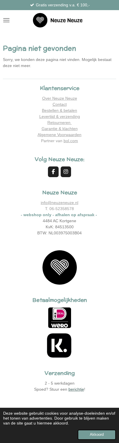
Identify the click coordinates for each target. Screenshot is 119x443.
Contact (60, 104)
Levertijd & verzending (59, 116)
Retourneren (59, 122)
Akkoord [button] (97, 435)
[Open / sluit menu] (6, 20)
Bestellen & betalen (59, 110)
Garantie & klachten (60, 128)
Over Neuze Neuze (59, 98)
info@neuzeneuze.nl (59, 202)
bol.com (71, 140)
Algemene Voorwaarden (59, 134)
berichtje (76, 389)
